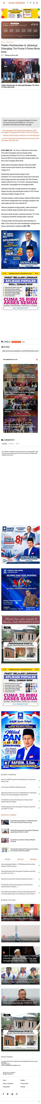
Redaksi (22, 1080)
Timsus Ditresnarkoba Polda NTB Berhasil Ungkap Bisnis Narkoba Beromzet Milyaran (20, 376)
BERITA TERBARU (9, 815)
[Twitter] (31, 2)
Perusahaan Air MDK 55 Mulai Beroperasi (20, 940)
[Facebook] (27, 2)
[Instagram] (17, 1094)
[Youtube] (34, 2)
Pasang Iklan (6, 1086)
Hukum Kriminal (9, 42)
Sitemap (22, 1086)
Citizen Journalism (8, 1083)
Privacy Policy (24, 1083)
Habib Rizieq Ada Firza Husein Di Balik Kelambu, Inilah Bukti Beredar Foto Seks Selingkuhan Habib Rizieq (20, 958)
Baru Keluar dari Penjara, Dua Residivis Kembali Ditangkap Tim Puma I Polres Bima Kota (20, 427)
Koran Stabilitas (17, 3)
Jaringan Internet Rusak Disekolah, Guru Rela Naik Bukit (21, 135)
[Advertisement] (15, 103)
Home (2, 42)
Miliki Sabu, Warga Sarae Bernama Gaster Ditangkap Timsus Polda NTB (20, 393)
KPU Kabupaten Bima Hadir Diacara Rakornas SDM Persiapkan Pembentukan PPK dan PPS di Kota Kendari (19, 131)
